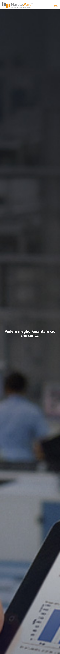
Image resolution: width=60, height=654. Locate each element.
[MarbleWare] (17, 5)
